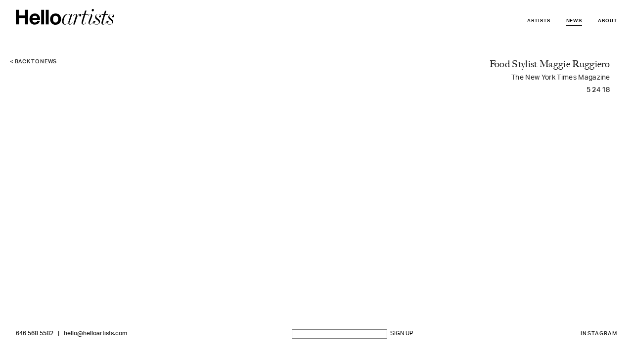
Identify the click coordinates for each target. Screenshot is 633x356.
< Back (33, 62)
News (574, 21)
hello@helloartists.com (95, 334)
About (607, 21)
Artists (538, 21)
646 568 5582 (34, 334)
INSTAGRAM (599, 334)
